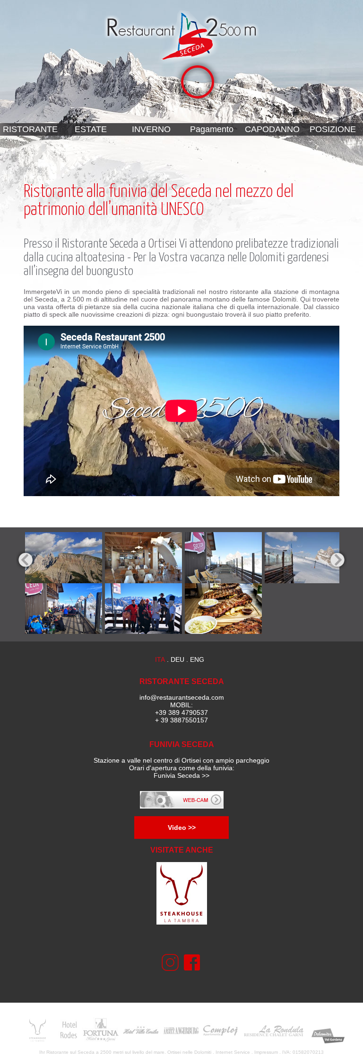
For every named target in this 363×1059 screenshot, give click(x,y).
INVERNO (151, 129)
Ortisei (162, 244)
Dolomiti (202, 1052)
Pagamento (211, 129)
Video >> (182, 827)
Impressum (266, 1052)
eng (197, 659)
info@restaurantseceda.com (181, 697)
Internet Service (233, 1052)
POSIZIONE (333, 129)
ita (160, 659)
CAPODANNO (272, 129)
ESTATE (91, 129)
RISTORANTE (30, 129)
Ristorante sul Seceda (70, 1052)
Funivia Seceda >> (181, 775)
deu (177, 659)
